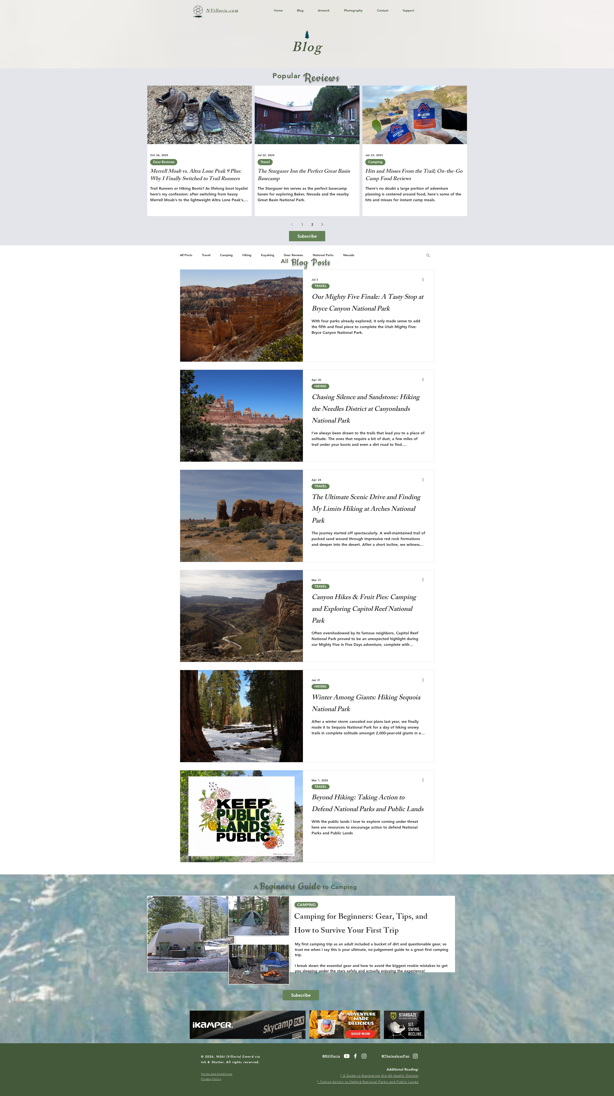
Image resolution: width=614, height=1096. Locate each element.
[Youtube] (346, 1056)
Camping (375, 162)
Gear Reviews (163, 162)
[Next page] (322, 224)
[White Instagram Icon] (364, 1056)
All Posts (186, 255)
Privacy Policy (211, 1078)
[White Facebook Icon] (355, 1056)
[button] (428, 255)
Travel (265, 162)
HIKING (320, 386)
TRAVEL (320, 286)
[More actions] (424, 279)
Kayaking (267, 255)
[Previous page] (292, 224)
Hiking (246, 255)
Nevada (348, 255)
